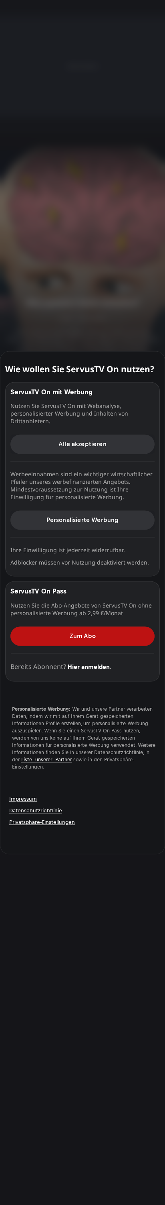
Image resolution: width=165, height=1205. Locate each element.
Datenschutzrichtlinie (35, 810)
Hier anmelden (89, 666)
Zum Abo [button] (83, 635)
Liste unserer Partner (46, 760)
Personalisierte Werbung (82, 519)
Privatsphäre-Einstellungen (42, 822)
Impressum (23, 799)
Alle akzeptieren (82, 443)
